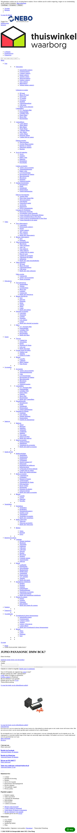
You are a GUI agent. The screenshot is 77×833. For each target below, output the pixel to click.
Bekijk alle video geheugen (28, 271)
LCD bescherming (25, 172)
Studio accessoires (21, 474)
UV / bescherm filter (26, 110)
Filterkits (22, 394)
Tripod (21, 425)
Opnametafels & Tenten (27, 482)
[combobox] (9, 58)
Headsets (22, 585)
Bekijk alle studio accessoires (28, 492)
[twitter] (2, 770)
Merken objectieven (22, 296)
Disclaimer (29, 828)
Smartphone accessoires (27, 592)
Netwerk (22, 551)
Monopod (22, 426)
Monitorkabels (24, 570)
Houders (22, 583)
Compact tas (23, 340)
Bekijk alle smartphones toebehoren (30, 595)
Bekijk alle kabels (25, 580)
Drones (22, 228)
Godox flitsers (24, 134)
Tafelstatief (23, 430)
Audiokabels (23, 573)
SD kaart (22, 93)
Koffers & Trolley (25, 355)
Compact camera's (25, 73)
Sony (21, 238)
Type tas (18, 338)
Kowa (21, 534)
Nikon (21, 306)
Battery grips (23, 157)
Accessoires (8, 367)
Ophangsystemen (25, 491)
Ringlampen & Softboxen (27, 465)
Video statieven (24, 250)
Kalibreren (23, 546)
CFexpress (23, 100)
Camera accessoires (21, 166)
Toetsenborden (24, 560)
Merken (18, 357)
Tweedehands (9, 614)
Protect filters (23, 115)
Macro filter (23, 117)
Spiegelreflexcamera (26, 617)
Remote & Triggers (25, 479)
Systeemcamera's (25, 71)
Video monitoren (24, 245)
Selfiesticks (23, 259)
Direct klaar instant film (26, 198)
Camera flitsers (24, 626)
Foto (6, 63)
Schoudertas (23, 342)
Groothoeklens (24, 288)
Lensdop (22, 316)
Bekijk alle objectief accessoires (29, 323)
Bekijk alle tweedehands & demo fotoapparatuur (34, 627)
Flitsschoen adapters (25, 147)
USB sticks (23, 105)
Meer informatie (21, 3)
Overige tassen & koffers (23, 350)
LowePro (22, 359)
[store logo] (20, 21)
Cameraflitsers (20, 122)
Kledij (21, 186)
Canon (21, 308)
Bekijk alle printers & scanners (29, 605)
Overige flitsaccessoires (26, 144)
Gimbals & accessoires (26, 255)
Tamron (22, 304)
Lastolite (22, 496)
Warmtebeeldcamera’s (26, 511)
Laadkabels (23, 565)
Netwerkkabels (24, 568)
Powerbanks (23, 162)
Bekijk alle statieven (25, 438)
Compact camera (24, 620)
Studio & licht (9, 452)
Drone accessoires (25, 279)
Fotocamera (19, 66)
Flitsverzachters (24, 142)
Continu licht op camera (27, 137)
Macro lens (23, 289)
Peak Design (23, 364)
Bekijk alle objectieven (26, 294)
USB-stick (23, 548)
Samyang (22, 299)
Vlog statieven (24, 249)
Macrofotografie (24, 176)
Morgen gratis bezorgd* (12, 807)
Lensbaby (22, 291)
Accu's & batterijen (21, 152)
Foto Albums (23, 414)
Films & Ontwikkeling (22, 194)
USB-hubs (23, 549)
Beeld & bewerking (10, 538)
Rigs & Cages (24, 254)
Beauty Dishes (24, 485)
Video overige (20, 274)
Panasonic (23, 240)
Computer (19, 539)
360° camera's (24, 232)
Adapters (22, 578)
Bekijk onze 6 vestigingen (27, 669)
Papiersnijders (24, 418)
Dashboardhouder (25, 590)
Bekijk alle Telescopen (26, 524)
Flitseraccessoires (21, 140)
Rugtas (22, 343)
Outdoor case (23, 352)
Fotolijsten (23, 413)
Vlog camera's (24, 82)
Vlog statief (23, 435)
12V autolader (24, 576)
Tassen (7, 337)
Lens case (22, 347)
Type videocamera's (22, 223)
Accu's (22, 154)
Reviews (3, 740)
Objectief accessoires (22, 311)
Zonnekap (23, 318)
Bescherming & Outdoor (27, 174)
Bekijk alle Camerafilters (27, 399)
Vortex (21, 531)
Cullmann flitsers (25, 130)
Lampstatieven (24, 475)
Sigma (21, 303)
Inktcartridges (24, 604)
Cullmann (22, 360)
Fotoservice (8, 55)
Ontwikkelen (23, 201)
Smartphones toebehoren (23, 582)
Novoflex (22, 501)
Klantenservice (9, 53)
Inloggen (7, 10)
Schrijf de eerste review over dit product (12, 660)
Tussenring (23, 315)
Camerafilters (20, 108)
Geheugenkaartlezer (25, 103)
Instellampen (23, 458)
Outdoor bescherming (22, 183)
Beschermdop (24, 118)
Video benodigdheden (22, 242)
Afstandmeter (24, 514)
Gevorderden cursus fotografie (29, 213)
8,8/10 (20, 813)
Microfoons (23, 178)
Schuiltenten (23, 188)
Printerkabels (23, 566)
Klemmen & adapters (26, 489)
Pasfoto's (7, 607)
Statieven (7, 421)
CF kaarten (23, 98)
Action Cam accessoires (27, 167)
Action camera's (24, 230)
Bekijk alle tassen (25, 348)
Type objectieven (21, 282)
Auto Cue (22, 247)
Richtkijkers (23, 509)
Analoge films (24, 196)
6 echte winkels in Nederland (13, 808)
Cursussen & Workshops (23, 210)
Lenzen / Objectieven (26, 624)
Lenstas (22, 321)
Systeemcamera (24, 619)
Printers (22, 598)
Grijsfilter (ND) (24, 113)
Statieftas (22, 354)
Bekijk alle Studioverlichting (28, 472)
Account (7, 8)
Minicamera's (23, 83)
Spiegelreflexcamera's (26, 70)
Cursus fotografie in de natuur (28, 220)
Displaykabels (24, 575)
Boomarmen (23, 487)
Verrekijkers (8, 504)
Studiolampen (24, 457)
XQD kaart (23, 96)
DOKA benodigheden (26, 208)
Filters (17, 325)
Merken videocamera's (22, 237)
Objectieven (8, 281)
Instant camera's (24, 75)
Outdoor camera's (25, 80)
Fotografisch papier (25, 203)
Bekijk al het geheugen (26, 107)
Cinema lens (23, 276)
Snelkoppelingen (24, 441)
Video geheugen (20, 262)
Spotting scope (24, 513)
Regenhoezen (24, 184)
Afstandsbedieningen (26, 169)
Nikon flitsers (24, 125)
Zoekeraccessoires (25, 181)
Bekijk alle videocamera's (27, 235)
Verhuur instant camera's (27, 85)
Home (6, 645)
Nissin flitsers (24, 129)
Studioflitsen (23, 455)
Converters (23, 313)
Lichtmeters (23, 477)
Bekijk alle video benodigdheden (29, 260)
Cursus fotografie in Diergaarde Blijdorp (31, 215)
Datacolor (22, 499)
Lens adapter (23, 320)
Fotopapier (23, 602)
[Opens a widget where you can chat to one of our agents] (70, 829)
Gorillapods (23, 431)
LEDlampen (23, 460)
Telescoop (23, 521)
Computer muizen (25, 558)
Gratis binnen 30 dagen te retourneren (16, 810)
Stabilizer (22, 433)
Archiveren (23, 205)
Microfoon (23, 554)
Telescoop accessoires (26, 523)
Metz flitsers (23, 127)
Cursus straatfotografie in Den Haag (30, 216)
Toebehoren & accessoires (27, 445)
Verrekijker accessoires (26, 516)
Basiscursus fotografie (26, 211)
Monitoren (23, 543)
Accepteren (13, 5)
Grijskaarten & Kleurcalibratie (28, 469)
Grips (21, 374)
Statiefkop (23, 428)
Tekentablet (23, 544)
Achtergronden (24, 480)
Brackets (22, 149)
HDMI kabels (24, 571)
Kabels (18, 563)
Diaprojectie (23, 206)
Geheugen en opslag (22, 90)
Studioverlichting (21, 453)
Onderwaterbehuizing (26, 191)
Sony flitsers (23, 132)
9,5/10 (16, 680)
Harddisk (22, 101)
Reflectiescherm (24, 467)
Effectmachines (24, 484)
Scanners (22, 600)
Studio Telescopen (21, 519)
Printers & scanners (21, 597)
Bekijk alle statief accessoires (28, 447)
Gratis (2, 675)
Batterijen (22, 159)
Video (6, 222)
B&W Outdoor (24, 362)
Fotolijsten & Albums (22, 411)
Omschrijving (5, 726)
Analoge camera (24, 76)
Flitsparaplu (23, 463)
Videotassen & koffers (26, 257)
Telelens (22, 286)
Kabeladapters (24, 588)
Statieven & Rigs (25, 436)
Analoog (22, 622)
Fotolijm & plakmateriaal (27, 419)
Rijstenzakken (24, 189)
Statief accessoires (21, 440)
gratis (24, 672)
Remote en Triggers (25, 145)
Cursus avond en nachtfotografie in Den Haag (33, 218)
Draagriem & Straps (25, 345)
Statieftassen (23, 443)
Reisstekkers (23, 161)
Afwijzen (20, 5)
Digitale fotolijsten (25, 416)
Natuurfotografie (21, 401)
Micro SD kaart (24, 95)
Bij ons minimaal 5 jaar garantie (14, 812)
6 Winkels (7, 52)
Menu (2, 60)
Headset (22, 553)
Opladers (22, 156)
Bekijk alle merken (25, 310)
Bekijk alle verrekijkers (26, 518)
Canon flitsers (24, 123)
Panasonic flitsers (25, 135)
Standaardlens (24, 284)
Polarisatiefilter (24, 112)
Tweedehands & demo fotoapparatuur (27, 615)
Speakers (22, 556)
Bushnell (22, 532)
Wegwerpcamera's (25, 78)
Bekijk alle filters (25, 335)
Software (22, 561)
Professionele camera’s (26, 227)
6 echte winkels (5, 677)
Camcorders (23, 225)
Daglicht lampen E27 (26, 462)
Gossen (22, 497)
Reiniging (22, 179)
